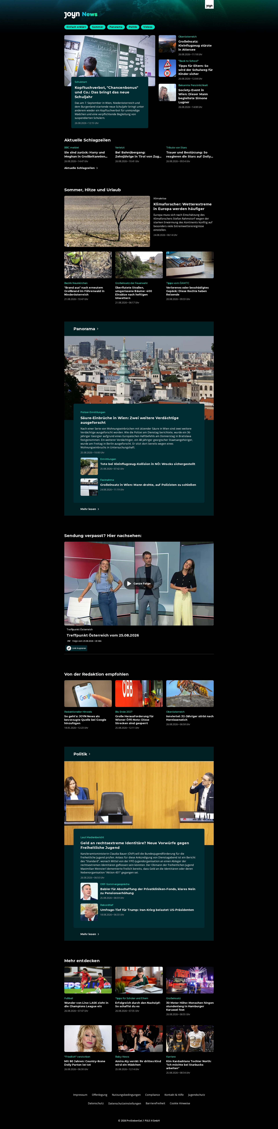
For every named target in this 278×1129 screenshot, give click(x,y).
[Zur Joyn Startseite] (209, 4)
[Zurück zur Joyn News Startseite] (81, 15)
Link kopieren (79, 648)
